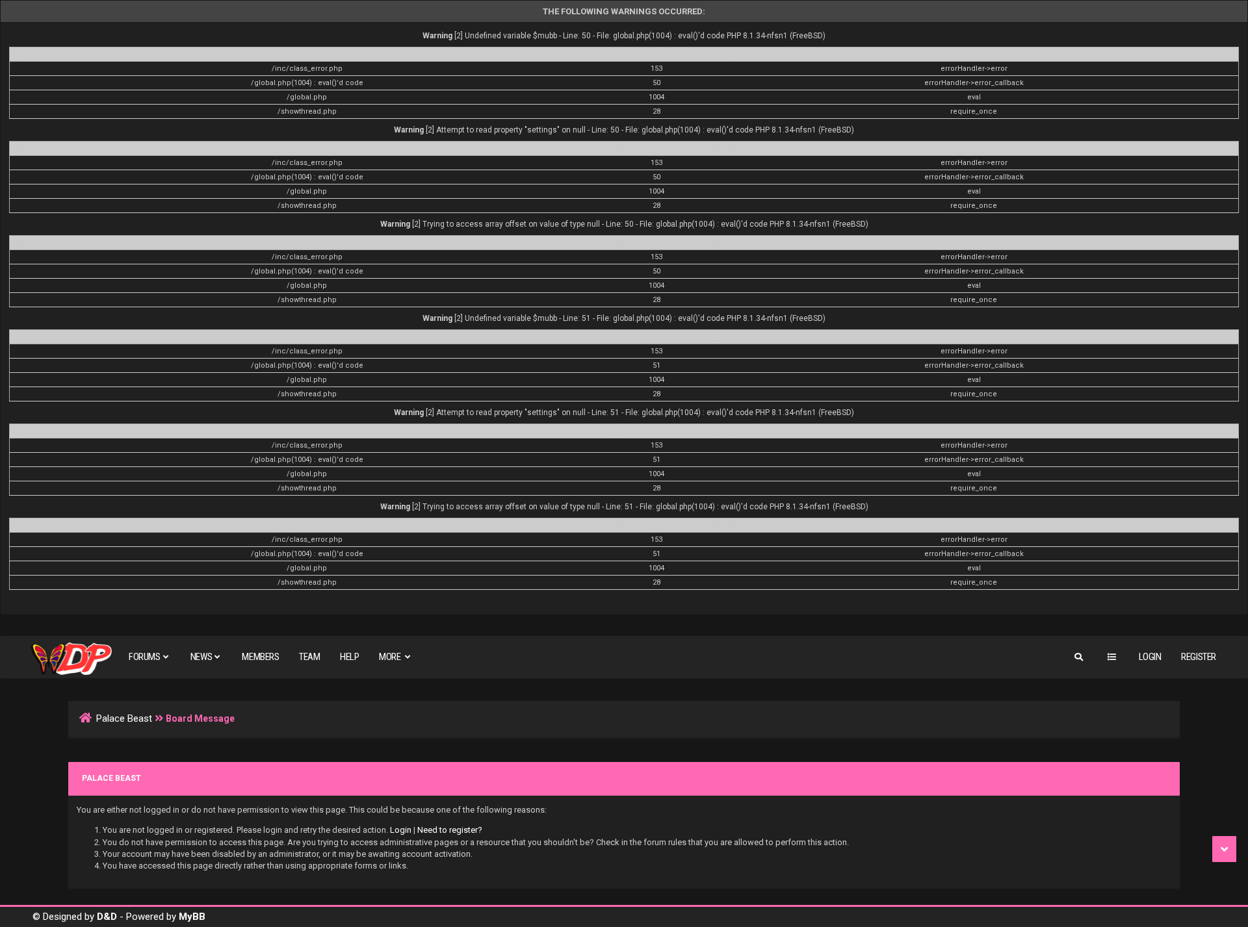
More (390, 657)
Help (349, 657)
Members (260, 657)
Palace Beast (124, 718)
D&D (107, 916)
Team (309, 657)
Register (1198, 657)
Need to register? (449, 830)
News (201, 657)
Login (1150, 657)
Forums (145, 657)
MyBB (192, 916)
